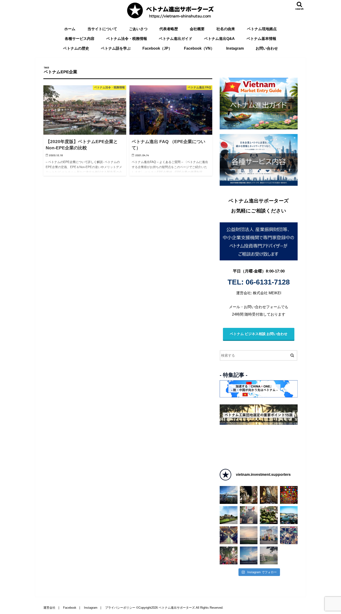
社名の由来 (225, 29)
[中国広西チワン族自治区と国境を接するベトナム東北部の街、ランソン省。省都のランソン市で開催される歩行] (289, 495)
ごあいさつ (138, 29)
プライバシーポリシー (120, 607)
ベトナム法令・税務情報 (126, 39)
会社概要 (197, 29)
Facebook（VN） (199, 48)
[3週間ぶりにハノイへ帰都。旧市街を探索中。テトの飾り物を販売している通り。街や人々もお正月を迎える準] (229, 555)
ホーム (69, 29)
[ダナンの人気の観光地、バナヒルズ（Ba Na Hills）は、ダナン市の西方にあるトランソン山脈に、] (249, 495)
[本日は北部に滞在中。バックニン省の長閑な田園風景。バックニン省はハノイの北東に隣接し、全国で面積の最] (249, 535)
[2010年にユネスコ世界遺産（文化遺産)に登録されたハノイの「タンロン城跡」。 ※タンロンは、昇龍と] (229, 515)
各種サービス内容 (79, 39)
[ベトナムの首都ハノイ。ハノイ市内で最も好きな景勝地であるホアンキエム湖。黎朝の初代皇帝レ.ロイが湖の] (269, 555)
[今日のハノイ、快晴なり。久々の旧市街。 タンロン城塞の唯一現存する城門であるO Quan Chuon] (249, 515)
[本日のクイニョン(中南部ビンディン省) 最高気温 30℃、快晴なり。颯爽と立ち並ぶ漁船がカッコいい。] (289, 515)
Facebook (69, 607)
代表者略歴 (168, 29)
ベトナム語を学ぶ (116, 48)
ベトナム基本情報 (261, 39)
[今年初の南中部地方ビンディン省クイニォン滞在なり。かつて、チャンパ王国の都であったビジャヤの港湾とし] (249, 555)
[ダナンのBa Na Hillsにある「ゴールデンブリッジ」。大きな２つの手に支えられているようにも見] (229, 495)
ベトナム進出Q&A (219, 39)
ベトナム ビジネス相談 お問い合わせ (258, 334)
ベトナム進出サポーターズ (177, 607)
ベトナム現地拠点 (262, 29)
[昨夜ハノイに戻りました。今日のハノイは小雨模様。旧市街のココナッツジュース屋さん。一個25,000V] (269, 515)
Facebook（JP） (157, 48)
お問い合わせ (267, 48)
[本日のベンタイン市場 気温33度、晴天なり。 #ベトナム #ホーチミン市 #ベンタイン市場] (269, 535)
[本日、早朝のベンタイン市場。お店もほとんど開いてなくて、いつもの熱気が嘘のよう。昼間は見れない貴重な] (229, 535)
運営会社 (49, 607)
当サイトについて (102, 29)
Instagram (235, 48)
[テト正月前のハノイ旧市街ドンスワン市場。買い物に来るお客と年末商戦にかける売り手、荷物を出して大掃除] (289, 535)
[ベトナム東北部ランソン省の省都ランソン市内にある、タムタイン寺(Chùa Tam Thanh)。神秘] (269, 495)
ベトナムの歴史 (76, 48)
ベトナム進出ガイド (175, 39)
